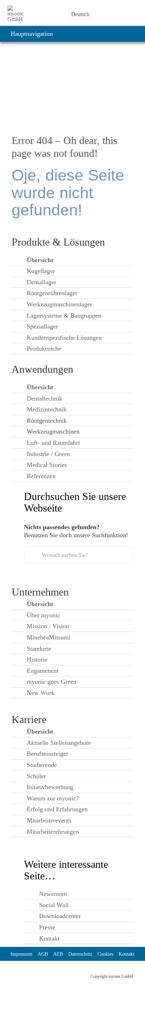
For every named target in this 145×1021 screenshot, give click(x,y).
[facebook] (52, 973)
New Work (41, 692)
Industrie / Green (48, 453)
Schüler (36, 776)
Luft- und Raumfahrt (53, 442)
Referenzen (41, 476)
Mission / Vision (48, 626)
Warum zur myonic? (53, 798)
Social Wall (54, 905)
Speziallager (42, 326)
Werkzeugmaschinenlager (59, 304)
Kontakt (49, 938)
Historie (37, 659)
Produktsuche (44, 348)
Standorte (39, 648)
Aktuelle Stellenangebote (59, 742)
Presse (47, 927)
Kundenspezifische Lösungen (64, 337)
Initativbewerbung (50, 787)
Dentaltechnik (44, 398)
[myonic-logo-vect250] (17, 8)
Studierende (42, 764)
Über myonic (43, 615)
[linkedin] (14, 973)
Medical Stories (47, 464)
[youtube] (40, 973)
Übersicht (40, 260)
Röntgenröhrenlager (52, 293)
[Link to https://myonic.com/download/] (46, 14)
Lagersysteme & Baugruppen (64, 315)
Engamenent (42, 670)
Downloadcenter (60, 915)
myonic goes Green (51, 681)
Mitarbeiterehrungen (53, 831)
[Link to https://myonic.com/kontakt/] (55, 14)
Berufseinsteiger (47, 753)
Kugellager (41, 270)
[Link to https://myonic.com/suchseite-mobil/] (65, 14)
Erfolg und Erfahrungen (57, 809)
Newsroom (53, 893)
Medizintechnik (47, 409)
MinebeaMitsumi (48, 637)
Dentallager (41, 282)
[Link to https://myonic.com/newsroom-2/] (37, 14)
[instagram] (27, 973)
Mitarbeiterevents (49, 820)
